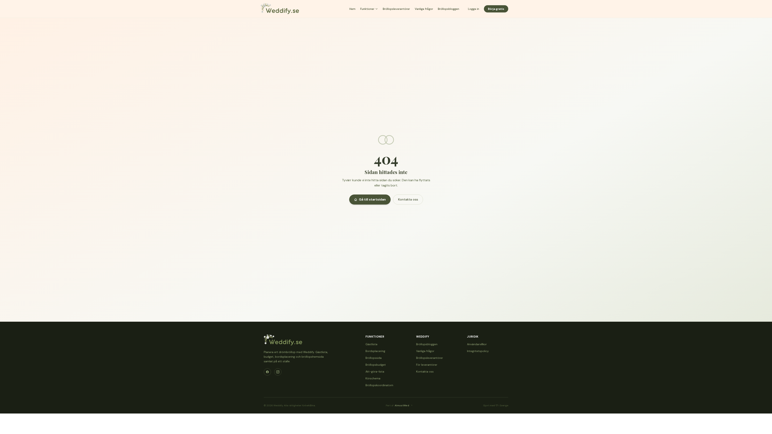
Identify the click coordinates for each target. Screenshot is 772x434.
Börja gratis (496, 9)
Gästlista (371, 344)
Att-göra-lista (374, 371)
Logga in (473, 9)
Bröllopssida (373, 358)
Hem (352, 9)
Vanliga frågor (424, 9)
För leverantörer (426, 364)
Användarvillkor (477, 344)
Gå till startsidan (372, 199)
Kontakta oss (408, 199)
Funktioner (367, 9)
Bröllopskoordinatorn (379, 385)
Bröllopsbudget (375, 364)
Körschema (372, 378)
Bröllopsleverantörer (396, 9)
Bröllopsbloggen (448, 9)
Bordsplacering (375, 351)
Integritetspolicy (478, 351)
